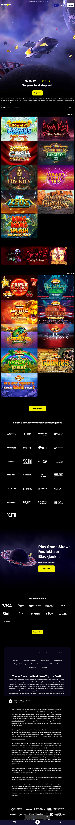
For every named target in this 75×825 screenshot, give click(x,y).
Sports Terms (45, 660)
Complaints (49, 652)
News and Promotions (37, 664)
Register (70, 5)
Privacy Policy (58, 660)
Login (62, 5)
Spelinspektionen (31, 772)
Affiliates (44, 667)
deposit (21, 652)
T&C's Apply (9, 102)
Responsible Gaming (20, 664)
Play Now (46, 569)
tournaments (32, 667)
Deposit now (37, 632)
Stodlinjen (35, 757)
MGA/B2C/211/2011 (18, 721)
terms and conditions (29, 660)
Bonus (59, 664)
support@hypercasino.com (27, 716)
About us (15, 660)
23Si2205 (52, 745)
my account (59, 652)
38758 (19, 732)
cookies (33, 817)
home (13, 652)
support (40, 652)
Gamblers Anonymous (34, 723)
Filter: (3, 108)
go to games (37, 408)
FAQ (51, 664)
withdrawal (30, 652)
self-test (25, 752)
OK (47, 817)
